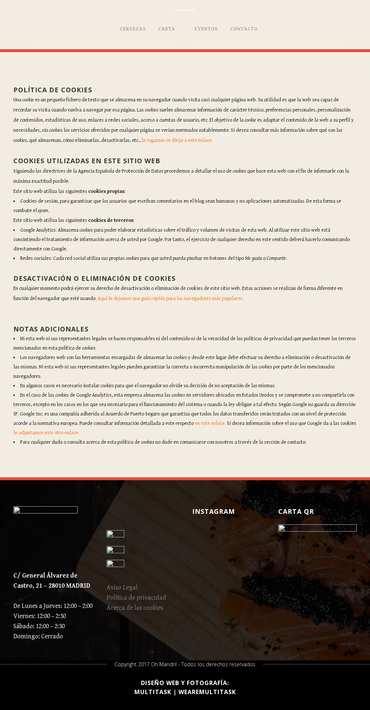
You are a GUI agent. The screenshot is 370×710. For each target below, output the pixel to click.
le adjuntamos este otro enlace (45, 433)
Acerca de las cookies (135, 608)
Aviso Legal (122, 587)
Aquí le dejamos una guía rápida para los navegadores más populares (170, 298)
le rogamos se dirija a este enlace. (177, 140)
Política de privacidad (136, 597)
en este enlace (210, 423)
